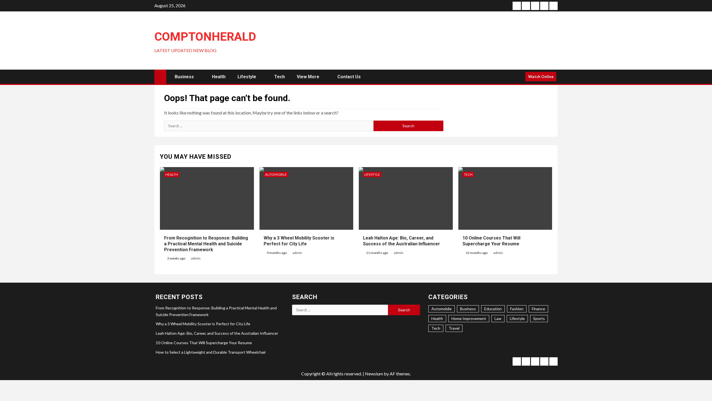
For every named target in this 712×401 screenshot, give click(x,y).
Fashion (516, 308)
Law (498, 318)
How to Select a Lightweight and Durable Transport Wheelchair (211, 352)
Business (184, 76)
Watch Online (540, 76)
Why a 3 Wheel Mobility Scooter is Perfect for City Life (203, 323)
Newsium (374, 373)
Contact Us (349, 76)
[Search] (519, 76)
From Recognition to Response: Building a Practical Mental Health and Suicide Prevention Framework (206, 243)
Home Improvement (468, 318)
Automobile (276, 174)
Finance (538, 308)
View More (308, 76)
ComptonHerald (205, 36)
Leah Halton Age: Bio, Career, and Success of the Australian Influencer (217, 333)
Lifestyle (247, 76)
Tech (279, 76)
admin (196, 258)
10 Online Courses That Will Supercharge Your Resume (204, 342)
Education (493, 308)
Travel (454, 328)
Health (219, 76)
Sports (539, 318)
